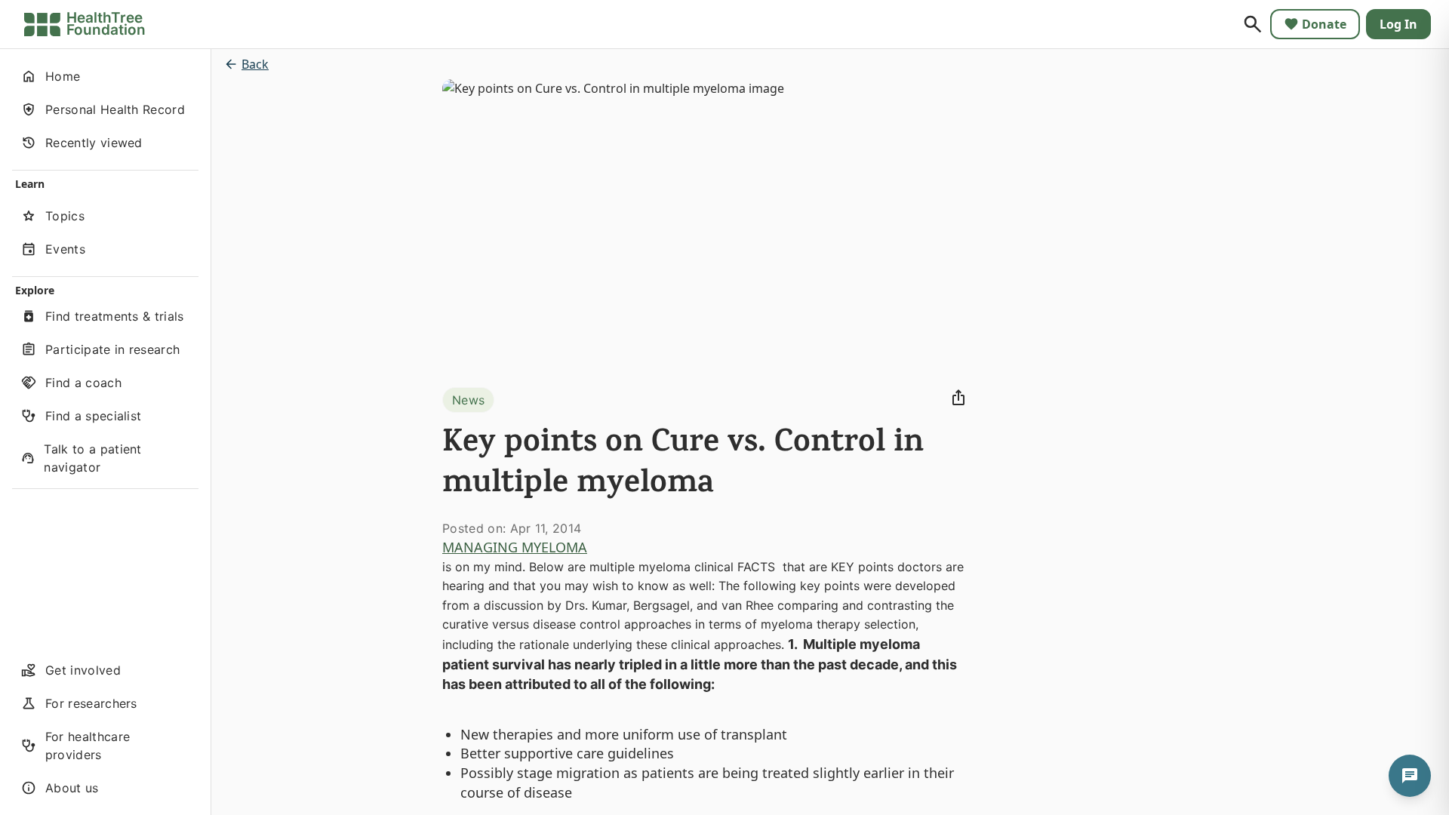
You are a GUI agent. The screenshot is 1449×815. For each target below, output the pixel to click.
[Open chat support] (1410, 776)
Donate (1324, 24)
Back (255, 64)
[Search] (1252, 24)
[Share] (958, 398)
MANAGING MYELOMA (514, 547)
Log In (1398, 24)
